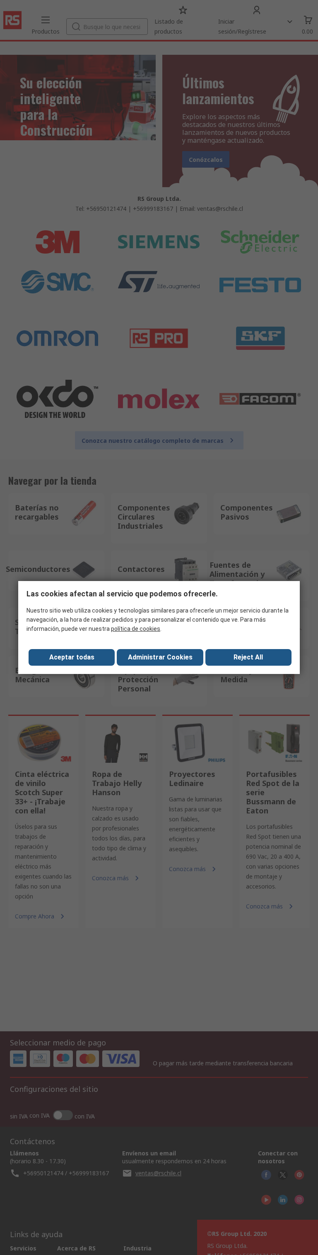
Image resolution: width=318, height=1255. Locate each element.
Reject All (248, 657)
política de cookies (135, 628)
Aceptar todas (71, 657)
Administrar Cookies (160, 657)
